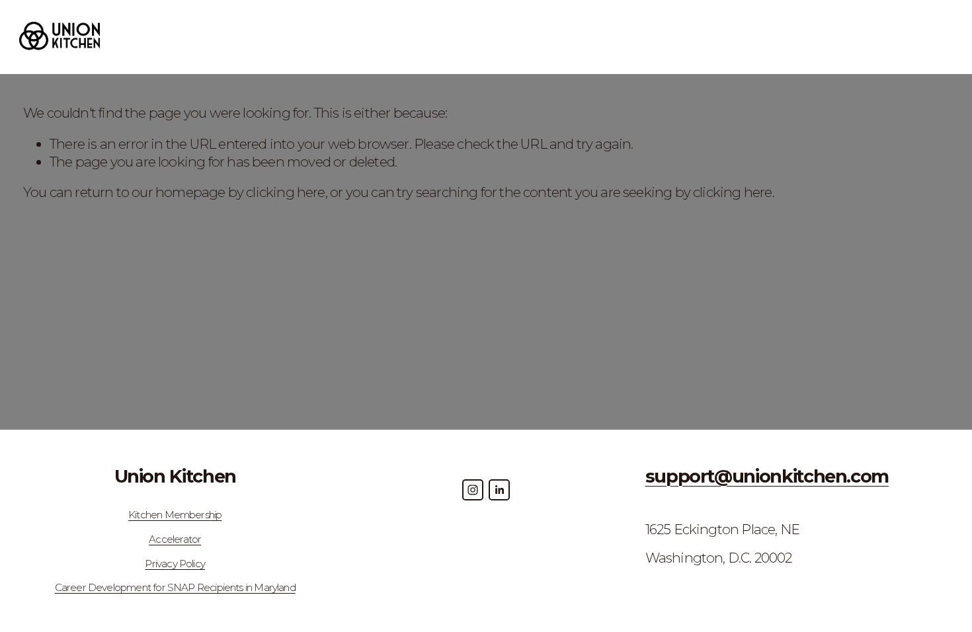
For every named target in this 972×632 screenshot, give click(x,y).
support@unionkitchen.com (767, 476)
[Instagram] (472, 489)
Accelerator (175, 539)
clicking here (285, 192)
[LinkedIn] (499, 489)
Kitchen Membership (175, 514)
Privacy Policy (175, 563)
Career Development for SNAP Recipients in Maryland (175, 587)
